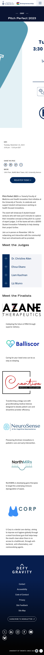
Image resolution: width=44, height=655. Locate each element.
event (22, 13)
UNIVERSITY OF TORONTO (17, 651)
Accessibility (22, 589)
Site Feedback (22, 605)
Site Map (22, 610)
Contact (22, 584)
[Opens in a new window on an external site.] (4, 631)
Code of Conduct (22, 594)
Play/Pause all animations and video (41, 651)
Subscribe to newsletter (21, 619)
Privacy (22, 600)
